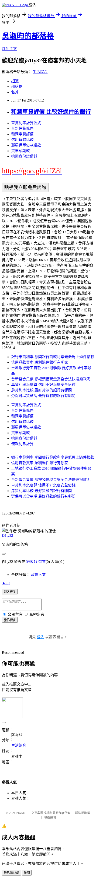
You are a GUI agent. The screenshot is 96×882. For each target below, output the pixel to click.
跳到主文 (9, 49)
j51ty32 (7, 535)
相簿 (15, 81)
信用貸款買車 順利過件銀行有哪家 (39, 362)
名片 (15, 92)
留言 (42, 562)
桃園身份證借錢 (24, 156)
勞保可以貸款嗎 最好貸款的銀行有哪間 (43, 396)
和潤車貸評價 (22, 134)
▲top (6, 583)
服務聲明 (50, 817)
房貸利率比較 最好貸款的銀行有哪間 (41, 390)
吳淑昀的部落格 (28, 36)
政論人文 (38, 575)
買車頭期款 (20, 151)
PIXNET (21, 813)
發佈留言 (10, 620)
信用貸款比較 (22, 140)
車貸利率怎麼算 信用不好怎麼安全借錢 (43, 385)
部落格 (16, 87)
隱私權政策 (82, 813)
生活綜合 (40, 72)
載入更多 (10, 591)
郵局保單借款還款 (26, 145)
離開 (27, 873)
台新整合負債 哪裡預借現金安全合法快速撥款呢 (50, 379)
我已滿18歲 (11, 873)
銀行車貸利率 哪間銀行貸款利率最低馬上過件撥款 (52, 357)
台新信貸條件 (22, 128)
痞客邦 (31, 562)
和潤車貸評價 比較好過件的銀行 (51, 112)
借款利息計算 (22, 444)
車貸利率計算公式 (26, 123)
